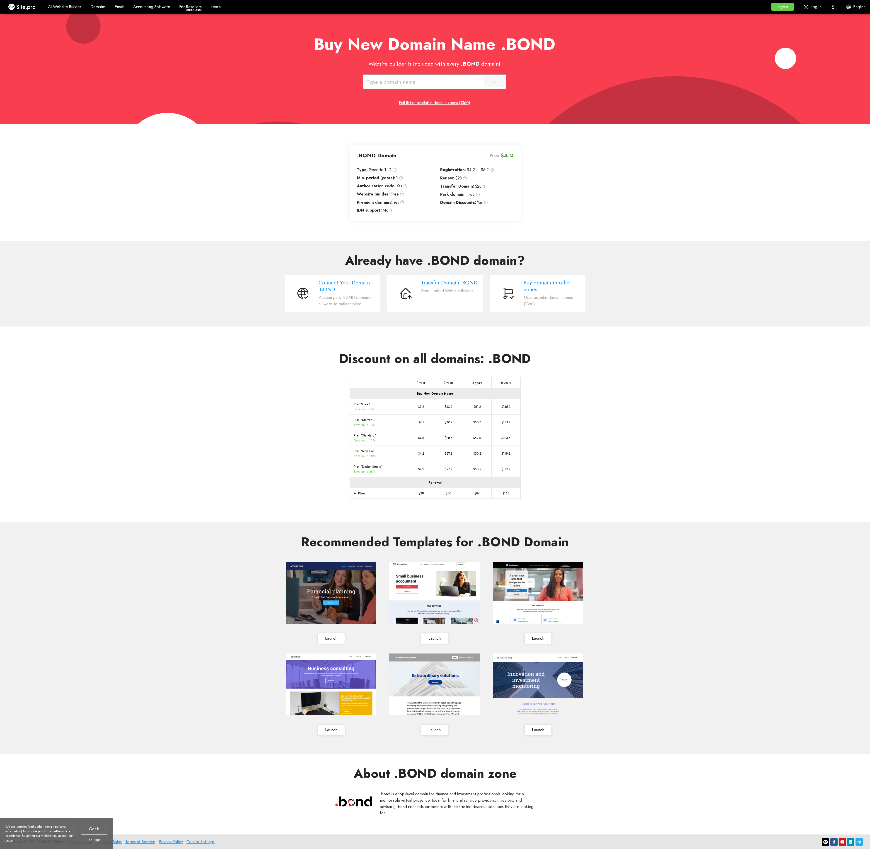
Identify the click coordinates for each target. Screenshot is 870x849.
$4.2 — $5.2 (478, 170)
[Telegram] (859, 842)
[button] (782, 7)
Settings (94, 839)
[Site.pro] (825, 842)
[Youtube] (842, 842)
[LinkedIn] (850, 842)
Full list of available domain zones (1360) (434, 103)
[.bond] (353, 801)
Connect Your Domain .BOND (344, 286)
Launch (331, 638)
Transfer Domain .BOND (449, 282)
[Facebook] (834, 842)
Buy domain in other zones (547, 286)
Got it (94, 829)
